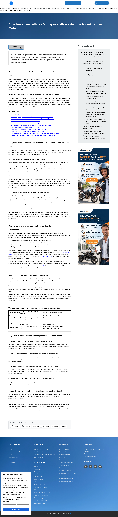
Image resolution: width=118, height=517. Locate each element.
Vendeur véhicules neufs (66, 478)
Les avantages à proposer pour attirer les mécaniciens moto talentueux (95, 68)
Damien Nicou (27, 414)
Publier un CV (38, 469)
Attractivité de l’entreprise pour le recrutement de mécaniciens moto (83, 8)
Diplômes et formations (41, 495)
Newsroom (12, 462)
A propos (11, 449)
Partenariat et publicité (15, 452)
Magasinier (62, 457)
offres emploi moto (39, 265)
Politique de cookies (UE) (16, 460)
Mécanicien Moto (64, 449)
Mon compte (37, 466)
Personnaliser (9, 506)
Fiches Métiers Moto (90, 456)
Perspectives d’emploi (40, 487)
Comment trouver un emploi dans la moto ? (44, 473)
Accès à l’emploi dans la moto (42, 492)
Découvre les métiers (40, 484)
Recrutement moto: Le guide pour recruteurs (94, 450)
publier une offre (47, 256)
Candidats (36, 3)
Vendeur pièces (63, 476)
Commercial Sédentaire (66, 462)
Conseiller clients (64, 465)
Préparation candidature (41, 490)
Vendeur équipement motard (67, 473)
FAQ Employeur (38, 457)
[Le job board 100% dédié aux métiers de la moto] (11, 3)
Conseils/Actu (58, 3)
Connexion (90, 3)
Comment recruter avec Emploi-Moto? (45, 454)
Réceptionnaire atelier (65, 468)
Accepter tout (16, 509)
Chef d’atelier (63, 452)
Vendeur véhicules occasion (67, 481)
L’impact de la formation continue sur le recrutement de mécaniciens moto (96, 121)
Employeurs (46, 3)
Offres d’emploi (24, 3)
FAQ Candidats (38, 476)
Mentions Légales (14, 457)
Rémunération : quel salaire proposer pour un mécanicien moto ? (96, 103)
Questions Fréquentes (40, 498)
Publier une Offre (73, 3)
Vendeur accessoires (65, 454)
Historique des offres (40, 503)
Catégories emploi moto (41, 500)
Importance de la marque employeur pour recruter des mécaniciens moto (94, 75)
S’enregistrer (103, 3)
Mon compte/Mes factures (42, 449)
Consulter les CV (38, 452)
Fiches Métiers (38, 482)
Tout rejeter (23, 506)
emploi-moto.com (49, 408)
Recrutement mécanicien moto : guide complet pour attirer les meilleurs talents (37, 8)
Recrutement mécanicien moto (93, 454)
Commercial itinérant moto (67, 460)
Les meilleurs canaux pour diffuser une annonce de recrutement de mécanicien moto (96, 115)
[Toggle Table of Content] (20, 47)
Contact (11, 454)
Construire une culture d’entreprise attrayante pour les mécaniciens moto (96, 86)
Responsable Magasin (65, 470)
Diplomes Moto (38, 479)
